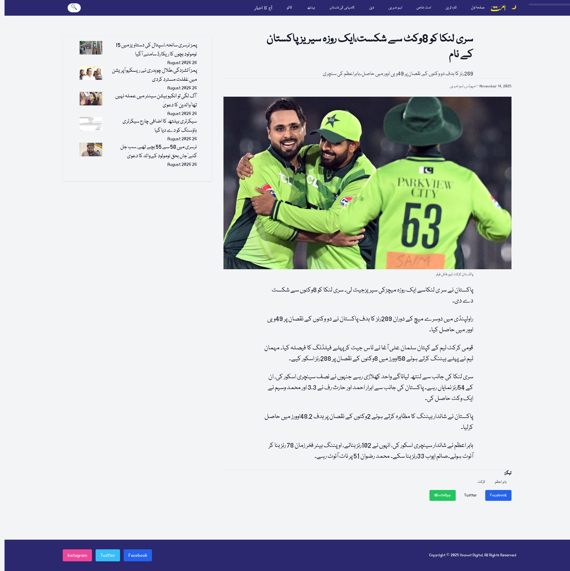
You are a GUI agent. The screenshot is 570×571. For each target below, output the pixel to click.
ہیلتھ (311, 8)
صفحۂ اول (478, 8)
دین (371, 8)
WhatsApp (442, 495)
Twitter (470, 495)
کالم (289, 8)
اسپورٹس (470, 86)
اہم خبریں (395, 8)
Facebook (498, 495)
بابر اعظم (501, 482)
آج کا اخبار (263, 7)
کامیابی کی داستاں (342, 8)
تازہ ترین (451, 8)
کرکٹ (481, 482)
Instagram (77, 555)
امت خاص (423, 8)
